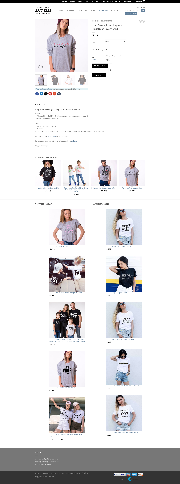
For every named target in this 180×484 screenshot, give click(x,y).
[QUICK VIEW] (48, 173)
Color (93, 42)
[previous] (38, 45)
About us (64, 2)
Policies (80, 2)
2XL (108, 60)
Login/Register (127, 2)
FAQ (92, 2)
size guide (94, 59)
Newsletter (106, 2)
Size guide (73, 2)
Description (40, 104)
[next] (86, 45)
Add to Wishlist (83, 24)
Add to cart (99, 66)
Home (94, 21)
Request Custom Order (131, 13)
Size (94, 58)
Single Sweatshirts (104, 21)
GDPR (86, 2)
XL (122, 56)
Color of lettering (97, 50)
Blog (97, 2)
